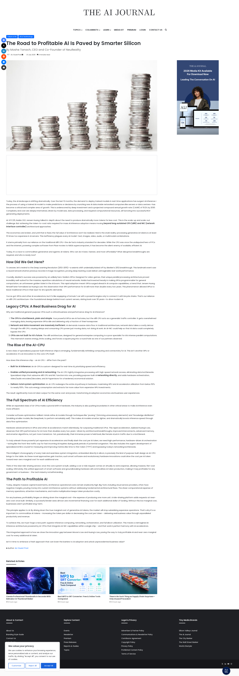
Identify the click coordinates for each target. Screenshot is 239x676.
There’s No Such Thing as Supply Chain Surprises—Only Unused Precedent (132, 597)
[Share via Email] (3, 67)
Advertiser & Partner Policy (132, 631)
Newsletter (68, 634)
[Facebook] (3, 40)
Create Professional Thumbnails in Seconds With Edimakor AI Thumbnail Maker (28, 597)
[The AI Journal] (119, 13)
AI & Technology (26, 36)
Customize (16, 665)
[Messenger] (3, 62)
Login (143, 29)
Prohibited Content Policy (132, 650)
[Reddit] (3, 56)
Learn (106, 29)
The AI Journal (185, 634)
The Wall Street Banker (188, 642)
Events (66, 631)
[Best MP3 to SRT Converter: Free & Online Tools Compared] (82, 580)
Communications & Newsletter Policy (137, 634)
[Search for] (166, 30)
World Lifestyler (185, 646)
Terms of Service (128, 654)
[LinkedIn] (225, 663)
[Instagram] (231, 663)
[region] (32, 656)
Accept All (48, 665)
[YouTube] (228, 663)
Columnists (91, 29)
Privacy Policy (127, 646)
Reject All (33, 665)
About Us (10, 631)
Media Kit (119, 29)
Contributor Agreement (131, 638)
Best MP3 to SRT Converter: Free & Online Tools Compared (79, 597)
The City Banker (185, 638)
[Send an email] (22, 55)
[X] (222, 663)
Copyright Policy (128, 642)
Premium (131, 29)
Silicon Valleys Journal (188, 631)
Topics (77, 29)
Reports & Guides (71, 646)
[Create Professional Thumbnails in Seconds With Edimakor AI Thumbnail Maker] (30, 580)
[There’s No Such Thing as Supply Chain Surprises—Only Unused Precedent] (133, 580)
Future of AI (12, 36)
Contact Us (155, 29)
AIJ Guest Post (16, 55)
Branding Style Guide (15, 634)
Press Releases (70, 642)
